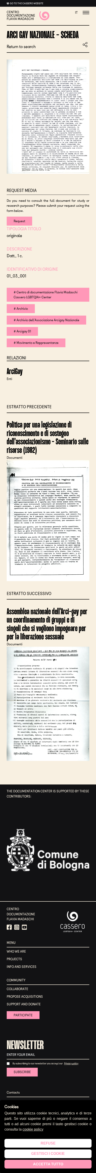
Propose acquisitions (25, 997)
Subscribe (22, 1072)
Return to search (21, 47)
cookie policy (33, 1129)
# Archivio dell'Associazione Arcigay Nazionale (46, 320)
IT (76, 13)
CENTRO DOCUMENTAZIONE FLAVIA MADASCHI (21, 15)
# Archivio (21, 309)
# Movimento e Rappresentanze (36, 343)
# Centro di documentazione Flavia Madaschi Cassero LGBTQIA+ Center (45, 294)
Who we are (16, 951)
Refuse (48, 1143)
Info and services (21, 967)
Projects (14, 959)
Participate (23, 1015)
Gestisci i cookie (48, 1153)
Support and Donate (24, 1004)
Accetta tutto (48, 1164)
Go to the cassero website (26, 3)
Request (19, 221)
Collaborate (17, 989)
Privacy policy (71, 1063)
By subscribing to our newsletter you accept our (38, 1063)
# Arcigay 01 (22, 331)
